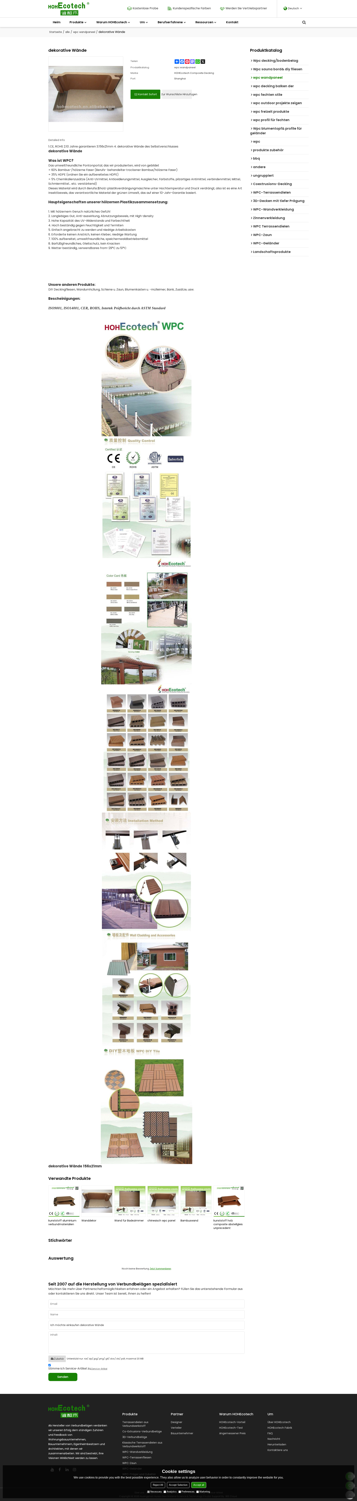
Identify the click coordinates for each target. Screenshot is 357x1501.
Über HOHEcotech (279, 1422)
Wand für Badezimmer (129, 1220)
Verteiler (176, 1428)
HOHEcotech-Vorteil (232, 1422)
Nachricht (274, 1439)
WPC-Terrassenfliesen (136, 1457)
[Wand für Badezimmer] (130, 1201)
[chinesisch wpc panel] (163, 1201)
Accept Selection (178, 1485)
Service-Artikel (99, 1368)
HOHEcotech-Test (231, 1428)
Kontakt (232, 22)
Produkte (76, 22)
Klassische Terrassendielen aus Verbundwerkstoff (142, 1444)
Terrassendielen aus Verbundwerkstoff (135, 1424)
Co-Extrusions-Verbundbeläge (142, 1431)
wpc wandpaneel (84, 32)
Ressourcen (204, 22)
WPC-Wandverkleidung (137, 1452)
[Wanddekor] (97, 1201)
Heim (56, 22)
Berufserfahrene (170, 22)
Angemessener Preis (232, 1433)
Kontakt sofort (147, 94)
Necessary (156, 1491)
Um (142, 22)
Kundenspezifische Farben (192, 8)
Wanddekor (88, 1220)
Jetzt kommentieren (160, 1268)
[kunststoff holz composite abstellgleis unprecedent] (229, 1201)
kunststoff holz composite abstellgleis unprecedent (228, 1224)
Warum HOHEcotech (111, 22)
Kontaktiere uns (278, 1450)
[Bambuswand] (196, 1201)
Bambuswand (189, 1220)
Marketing (204, 1491)
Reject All (158, 1485)
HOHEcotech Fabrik (280, 1428)
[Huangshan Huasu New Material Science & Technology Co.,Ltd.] (68, 8)
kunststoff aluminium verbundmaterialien (62, 1222)
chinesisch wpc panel (161, 1220)
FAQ (270, 1433)
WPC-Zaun (129, 1463)
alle (67, 32)
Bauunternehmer (182, 1433)
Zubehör (59, 1358)
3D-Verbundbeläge (134, 1437)
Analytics (172, 1491)
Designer (176, 1422)
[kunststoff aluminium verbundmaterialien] (64, 1201)
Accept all (198, 1485)
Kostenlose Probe (145, 8)
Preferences (187, 1491)
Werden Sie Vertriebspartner (246, 8)
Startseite (55, 32)
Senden (62, 1377)
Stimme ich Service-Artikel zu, (77, 1368)
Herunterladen (277, 1444)
